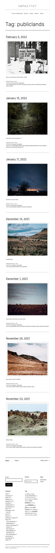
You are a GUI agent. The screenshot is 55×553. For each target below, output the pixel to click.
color (27, 497)
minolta (29, 84)
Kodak (30, 500)
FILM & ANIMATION (17, 13)
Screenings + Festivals (10, 517)
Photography (19, 144)
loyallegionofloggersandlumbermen (32, 145)
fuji (30, 497)
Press (6, 514)
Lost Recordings (9, 506)
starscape (23, 206)
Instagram (14, 144)
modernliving (33, 326)
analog (33, 493)
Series (6, 519)
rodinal (7, 85)
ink (28, 500)
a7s (12, 145)
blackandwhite (32, 495)
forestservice (24, 84)
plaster (31, 507)
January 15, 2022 (16, 98)
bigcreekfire (15, 145)
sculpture (30, 511)
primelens (42, 326)
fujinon (35, 497)
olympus (26, 505)
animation (26, 495)
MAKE (31, 13)
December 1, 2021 (17, 278)
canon (36, 495)
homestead (22, 326)
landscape (18, 266)
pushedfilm (44, 84)
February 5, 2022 (16, 36)
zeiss (36, 514)
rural (28, 511)
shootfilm (11, 85)
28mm (14, 84)
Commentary (8, 495)
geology (10, 266)
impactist (35, 498)
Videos (6, 539)
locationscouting (12, 206)
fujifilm (18, 326)
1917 (10, 145)
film (29, 497)
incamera (26, 500)
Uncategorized (8, 538)
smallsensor (27, 513)
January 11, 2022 (16, 159)
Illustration (7, 499)
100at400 (11, 84)
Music (6, 508)
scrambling (39, 447)
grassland (18, 386)
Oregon (32, 84)
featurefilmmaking (12, 326)
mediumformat (33, 502)
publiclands (39, 84)
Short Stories (8, 536)
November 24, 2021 (18, 338)
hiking (23, 145)
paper (35, 505)
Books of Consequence (11, 525)
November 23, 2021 (18, 398)
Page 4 (17, 460)
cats (25, 497)
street (31, 513)
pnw (35, 84)
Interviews (7, 503)
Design (6, 497)
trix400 (26, 514)
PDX (26, 507)
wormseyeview (29, 206)
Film (7, 512)
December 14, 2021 (18, 219)
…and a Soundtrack (10, 521)
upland (33, 386)
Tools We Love (9, 532)
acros (17, 84)
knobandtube (27, 326)
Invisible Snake (8, 504)
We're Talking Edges (10, 534)
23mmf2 (10, 386)
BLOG (41, 13)
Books (6, 493)
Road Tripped (9, 528)
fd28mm (20, 145)
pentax (29, 507)
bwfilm (20, 84)
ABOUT (37, 13)
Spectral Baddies (10, 530)
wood (33, 514)
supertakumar (34, 513)
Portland (27, 509)
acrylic (30, 493)
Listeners (8, 527)
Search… (7, 477)
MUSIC (26, 13)
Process (7, 515)
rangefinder (35, 509)
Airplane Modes (9, 523)
